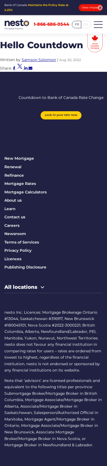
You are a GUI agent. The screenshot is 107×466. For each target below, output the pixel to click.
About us (13, 200)
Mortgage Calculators (25, 192)
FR (77, 24)
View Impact (91, 7)
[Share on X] (20, 68)
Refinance (14, 175)
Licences (12, 259)
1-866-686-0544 (51, 24)
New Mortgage (19, 158)
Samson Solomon (39, 59)
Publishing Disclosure (25, 267)
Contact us (14, 217)
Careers (11, 225)
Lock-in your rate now (61, 115)
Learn (9, 209)
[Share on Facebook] (14, 68)
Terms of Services (21, 242)
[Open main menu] (98, 24)
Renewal (12, 167)
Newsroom (15, 233)
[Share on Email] (30, 68)
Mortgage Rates (20, 183)
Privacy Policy (18, 250)
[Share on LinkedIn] (26, 68)
